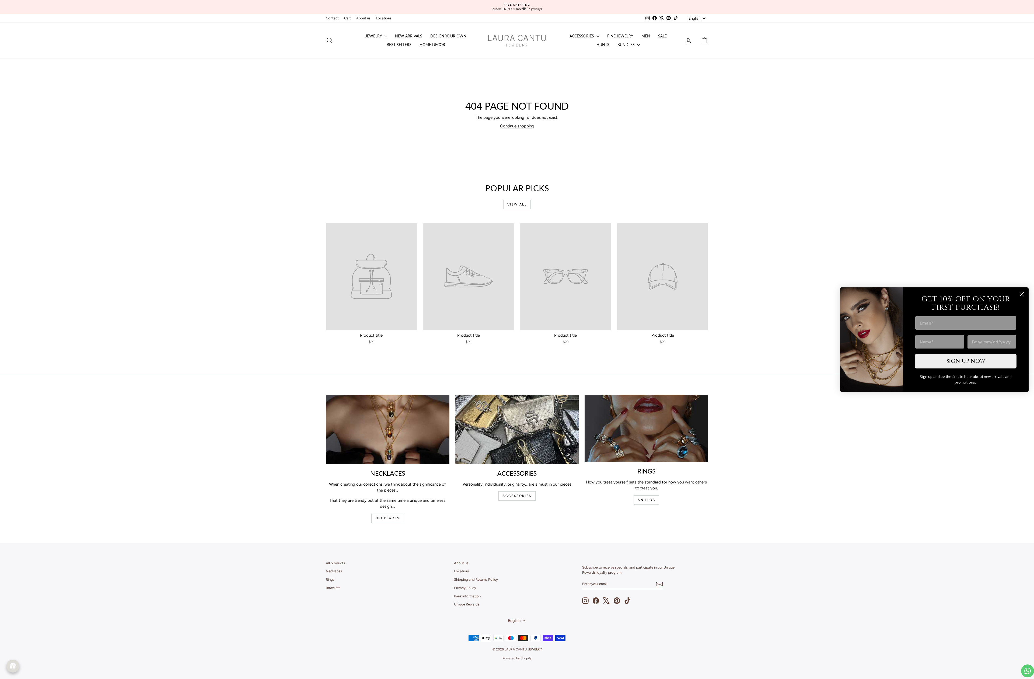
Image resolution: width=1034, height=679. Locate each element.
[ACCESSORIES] (517, 429)
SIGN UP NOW (965, 361)
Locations (384, 18)
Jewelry (374, 36)
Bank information (467, 596)
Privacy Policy (465, 588)
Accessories (582, 36)
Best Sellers (399, 44)
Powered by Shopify (517, 658)
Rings (330, 579)
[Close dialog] (1021, 294)
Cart (347, 18)
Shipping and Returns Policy (476, 579)
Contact (332, 18)
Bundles (626, 44)
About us (363, 18)
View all (517, 204)
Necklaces (334, 571)
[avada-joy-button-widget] (12, 666)
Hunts (602, 44)
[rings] (646, 428)
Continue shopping (517, 126)
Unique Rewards (466, 604)
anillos (646, 500)
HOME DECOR (432, 44)
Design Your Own (448, 36)
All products (335, 563)
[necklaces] (387, 429)
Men (645, 36)
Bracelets (333, 588)
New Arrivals (408, 36)
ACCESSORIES (516, 496)
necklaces (387, 518)
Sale (662, 36)
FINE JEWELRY (620, 36)
